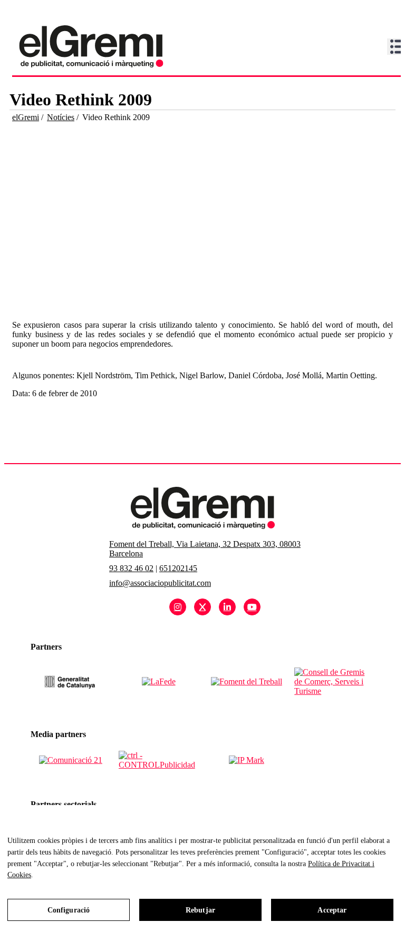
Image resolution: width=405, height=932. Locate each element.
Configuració (68, 910)
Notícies (60, 117)
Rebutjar (200, 910)
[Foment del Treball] (246, 681)
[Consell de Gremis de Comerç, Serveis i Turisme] (334, 682)
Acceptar (331, 910)
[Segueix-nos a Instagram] (177, 607)
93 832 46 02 (131, 568)
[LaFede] (159, 681)
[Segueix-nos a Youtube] (252, 607)
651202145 (178, 568)
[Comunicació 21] (70, 760)
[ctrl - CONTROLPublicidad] (159, 760)
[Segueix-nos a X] (202, 607)
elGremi (25, 117)
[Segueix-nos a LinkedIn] (227, 607)
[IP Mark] (246, 760)
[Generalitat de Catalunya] (70, 681)
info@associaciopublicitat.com (160, 582)
